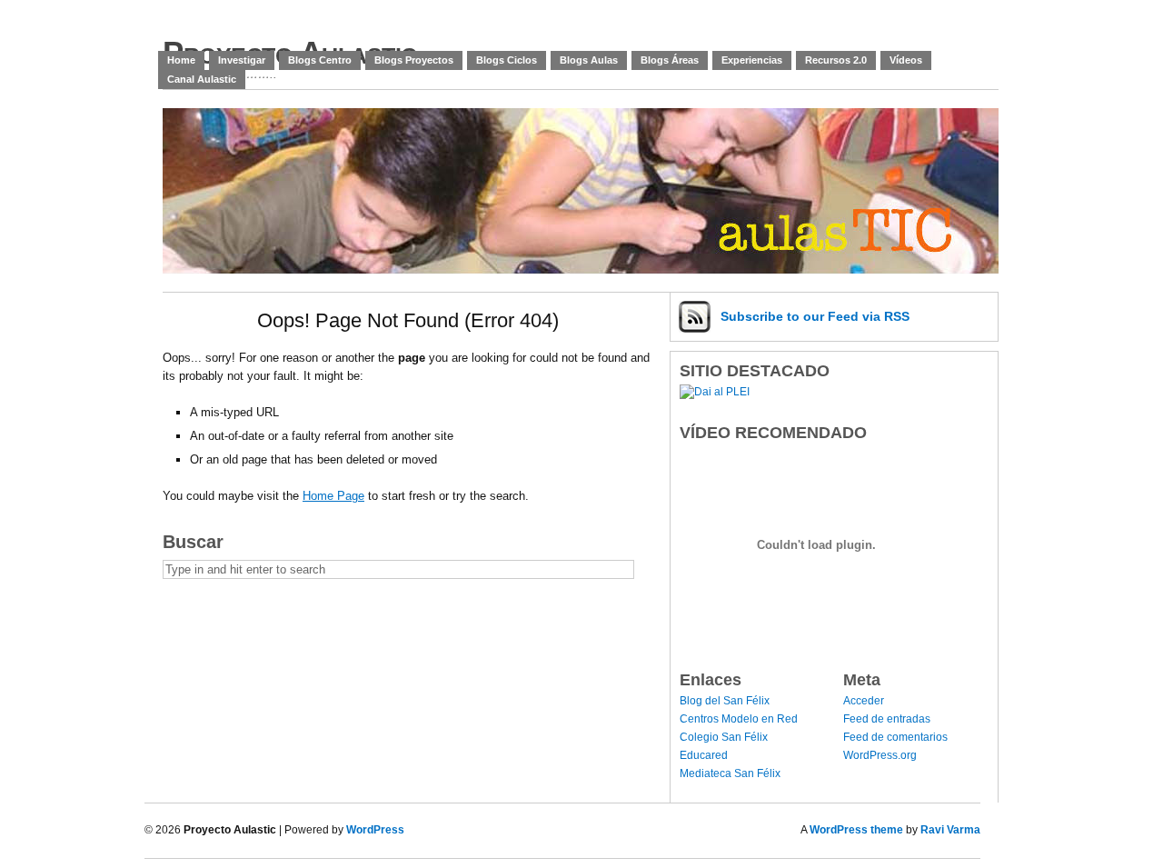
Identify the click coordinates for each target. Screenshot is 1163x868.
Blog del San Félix (725, 700)
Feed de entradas (886, 719)
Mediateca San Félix (730, 773)
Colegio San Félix (724, 737)
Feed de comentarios (895, 737)
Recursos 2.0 (836, 60)
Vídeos (906, 60)
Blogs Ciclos (506, 60)
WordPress (375, 829)
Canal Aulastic (201, 79)
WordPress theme (856, 829)
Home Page (333, 496)
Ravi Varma (950, 829)
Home (181, 60)
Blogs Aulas (589, 60)
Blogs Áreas (670, 60)
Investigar (241, 60)
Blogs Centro (320, 60)
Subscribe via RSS (815, 316)
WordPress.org (880, 755)
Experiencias (751, 60)
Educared (704, 755)
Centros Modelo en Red (739, 719)
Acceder (863, 700)
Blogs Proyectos (413, 60)
